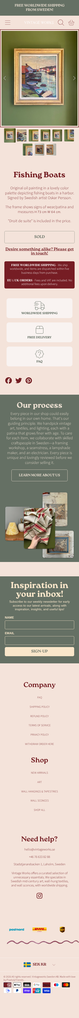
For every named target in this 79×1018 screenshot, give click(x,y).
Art (39, 782)
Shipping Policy (40, 707)
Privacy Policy (40, 735)
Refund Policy (39, 716)
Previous (4, 78)
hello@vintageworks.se (39, 849)
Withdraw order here (39, 744)
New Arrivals (39, 773)
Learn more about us (39, 475)
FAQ (39, 697)
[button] (8, 22)
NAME (9, 617)
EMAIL (9, 633)
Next (74, 78)
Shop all (39, 810)
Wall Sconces (40, 801)
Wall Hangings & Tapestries (39, 791)
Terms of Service (40, 725)
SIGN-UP (39, 652)
